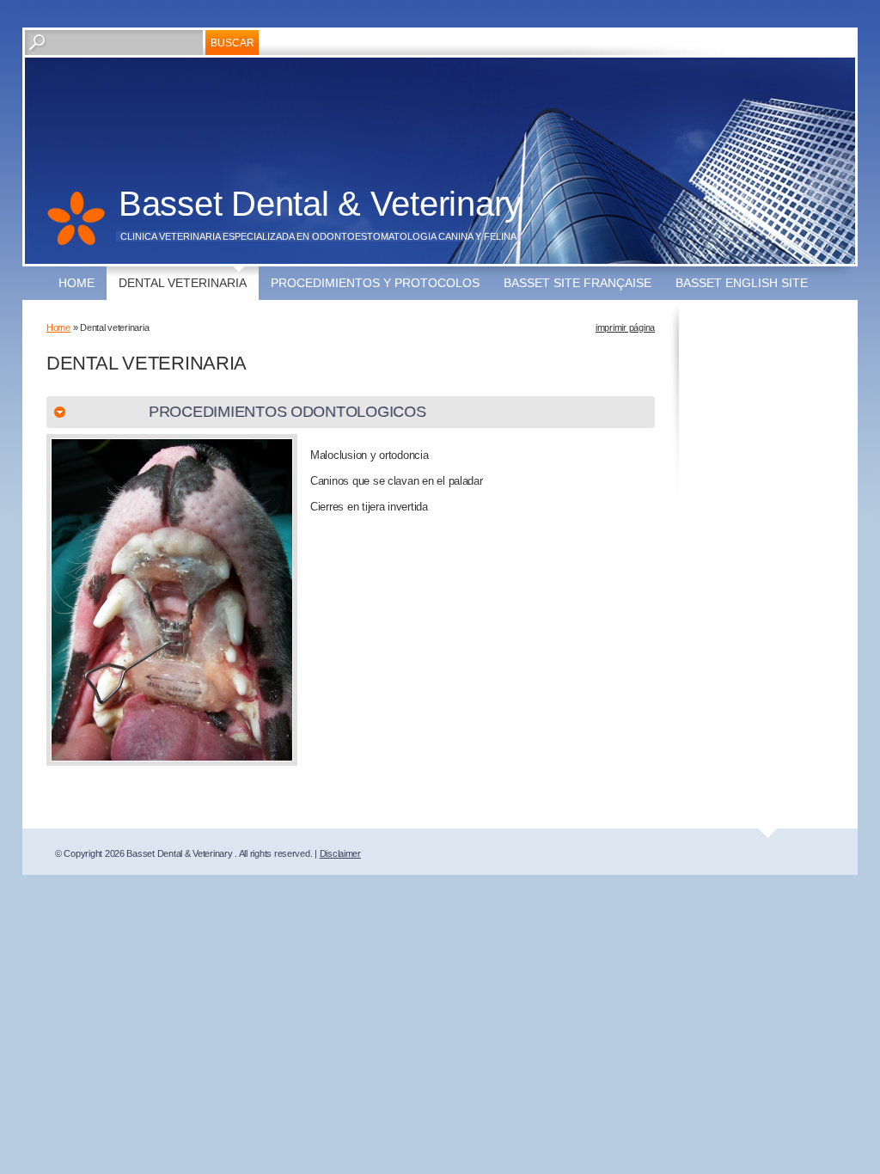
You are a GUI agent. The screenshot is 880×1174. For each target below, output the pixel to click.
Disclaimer (340, 853)
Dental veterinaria (183, 283)
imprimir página (625, 327)
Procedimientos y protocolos (375, 283)
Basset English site (741, 283)
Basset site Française (577, 283)
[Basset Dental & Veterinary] (76, 228)
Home (76, 283)
